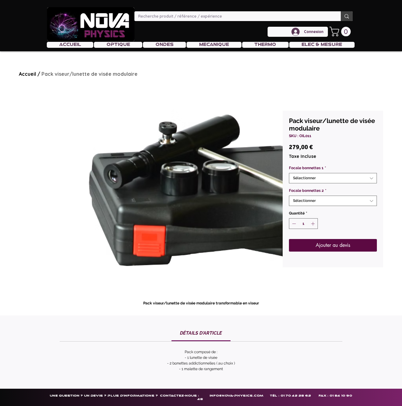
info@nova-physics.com (236, 395)
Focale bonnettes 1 (307, 168)
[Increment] (313, 224)
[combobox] (333, 178)
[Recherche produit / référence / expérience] (347, 16)
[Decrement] (293, 224)
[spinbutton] (303, 224)
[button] (341, 31)
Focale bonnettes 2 (307, 190)
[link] (201, 333)
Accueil (27, 74)
